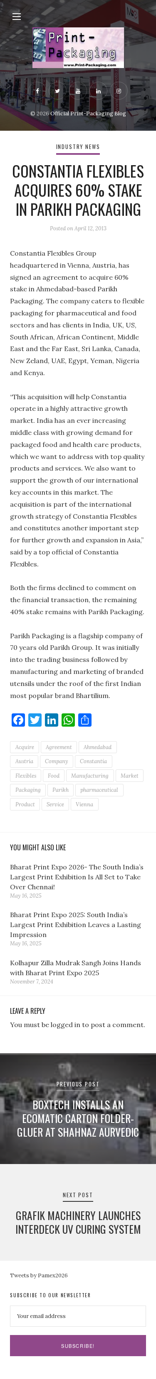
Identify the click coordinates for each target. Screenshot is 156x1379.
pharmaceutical (99, 789)
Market (130, 775)
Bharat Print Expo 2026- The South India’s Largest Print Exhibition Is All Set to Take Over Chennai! (77, 877)
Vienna (84, 804)
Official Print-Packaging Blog (88, 113)
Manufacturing (90, 775)
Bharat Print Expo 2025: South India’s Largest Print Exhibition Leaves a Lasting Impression (75, 924)
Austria (24, 761)
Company (56, 761)
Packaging (28, 789)
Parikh (60, 789)
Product (25, 804)
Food (53, 775)
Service (55, 804)
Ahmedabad (97, 747)
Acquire (24, 747)
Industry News (78, 147)
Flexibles (25, 775)
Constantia (93, 761)
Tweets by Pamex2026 (39, 1275)
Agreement (59, 747)
